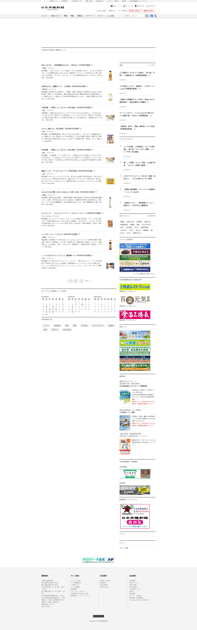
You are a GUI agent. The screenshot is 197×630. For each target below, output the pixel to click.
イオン (122, 233)
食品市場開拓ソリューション (138, 1)
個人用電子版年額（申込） (50, 585)
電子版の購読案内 (47, 580)
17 (46, 309)
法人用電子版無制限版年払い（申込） (54, 598)
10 (46, 306)
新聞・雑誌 (89, 1)
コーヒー (138, 230)
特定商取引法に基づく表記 (79, 593)
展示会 (124, 1)
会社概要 (132, 580)
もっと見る (110, 16)
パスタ (131, 230)
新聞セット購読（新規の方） (51, 602)
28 (72, 311)
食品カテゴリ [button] (55, 16)
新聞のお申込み (148, 11)
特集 (72, 16)
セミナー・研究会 (113, 1)
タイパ (129, 233)
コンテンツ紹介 (76, 580)
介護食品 (111, 325)
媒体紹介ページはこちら (128, 291)
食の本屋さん (100, 1)
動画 (45, 329)
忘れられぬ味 (67, 329)
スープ (136, 227)
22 (63, 309)
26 (53, 311)
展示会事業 (103, 585)
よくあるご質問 (101, 10)
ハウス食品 (129, 227)
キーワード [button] (89, 16)
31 (46, 314)
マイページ (99, 616)
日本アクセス (130, 221)
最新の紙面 (140, 6)
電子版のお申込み (134, 11)
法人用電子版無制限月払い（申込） (53, 595)
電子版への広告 (105, 580)
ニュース (46, 325)
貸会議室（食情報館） (136, 598)
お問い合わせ (46, 606)
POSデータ (55, 329)
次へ (87, 281)
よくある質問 (75, 587)
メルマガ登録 (122, 10)
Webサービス (133, 583)
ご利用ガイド (112, 10)
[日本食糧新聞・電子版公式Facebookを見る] (151, 15)
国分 (138, 224)
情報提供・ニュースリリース (80, 595)
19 (53, 309)
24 (46, 311)
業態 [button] (65, 16)
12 (53, 306)
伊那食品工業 (124, 224)
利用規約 (74, 589)
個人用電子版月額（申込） (50, 583)
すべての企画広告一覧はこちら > (144, 274)
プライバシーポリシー (78, 591)
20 (56, 309)
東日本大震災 (144, 227)
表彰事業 (132, 593)
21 (72, 309)
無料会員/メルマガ (48, 604)
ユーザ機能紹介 (76, 583)
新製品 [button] (79, 16)
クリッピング (129, 6)
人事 (122, 227)
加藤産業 (145, 230)
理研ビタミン (136, 233)
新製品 (122, 221)
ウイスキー (123, 230)
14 (72, 306)
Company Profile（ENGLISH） (139, 600)
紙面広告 (103, 583)
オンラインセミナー (98, 325)
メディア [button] (100, 16)
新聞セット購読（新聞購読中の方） (53, 600)
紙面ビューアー (118, 6)
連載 (75, 325)
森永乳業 (139, 221)
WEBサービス (54, 1)
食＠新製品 (57, 325)
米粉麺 (132, 224)
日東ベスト (147, 221)
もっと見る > (151, 65)
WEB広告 (65, 1)
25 (50, 311)
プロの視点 (84, 325)
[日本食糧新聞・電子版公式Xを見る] (155, 15)
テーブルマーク (146, 224)
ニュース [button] (44, 16)
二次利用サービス (76, 1)
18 (50, 309)
